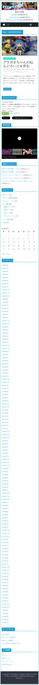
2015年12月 (5, 604)
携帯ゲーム (7, 210)
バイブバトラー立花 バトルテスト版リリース (16, 181)
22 (29, 246)
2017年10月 (5, 536)
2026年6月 (5, 271)
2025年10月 (5, 296)
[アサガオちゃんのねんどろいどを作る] (19, 37)
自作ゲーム (5, 195)
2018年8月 (5, 505)
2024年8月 (5, 327)
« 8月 (3, 254)
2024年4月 (5, 336)
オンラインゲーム (9, 216)
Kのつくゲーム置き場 (8, 637)
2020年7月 (5, 444)
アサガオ (17, 72)
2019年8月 (5, 468)
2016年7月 (5, 582)
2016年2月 (5, 598)
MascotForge (14, 17)
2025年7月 (5, 305)
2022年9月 (5, 385)
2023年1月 (5, 376)
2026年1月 (5, 287)
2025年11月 (5, 293)
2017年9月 (5, 539)
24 (3, 249)
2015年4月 (5, 613)
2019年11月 (5, 462)
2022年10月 (5, 382)
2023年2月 (5, 373)
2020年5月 (5, 447)
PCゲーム (7, 213)
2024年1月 (5, 342)
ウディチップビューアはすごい (11, 175)
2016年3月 (5, 595)
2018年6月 (5, 512)
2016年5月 (5, 589)
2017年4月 (5, 555)
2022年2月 (5, 401)
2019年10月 (5, 465)
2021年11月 (5, 407)
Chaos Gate (5, 634)
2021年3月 (5, 425)
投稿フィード (6, 658)
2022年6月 (5, 391)
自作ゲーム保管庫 (7, 640)
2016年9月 (5, 576)
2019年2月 (5, 487)
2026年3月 (5, 281)
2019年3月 (5, 484)
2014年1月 (5, 622)
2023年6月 (5, 361)
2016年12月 (5, 567)
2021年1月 (5, 428)
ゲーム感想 (5, 204)
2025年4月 (5, 311)
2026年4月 (5, 278)
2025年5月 (5, 308)
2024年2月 (5, 339)
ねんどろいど (24, 72)
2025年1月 (5, 318)
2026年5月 (5, 274)
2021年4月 (5, 422)
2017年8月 (5, 542)
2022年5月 (5, 395)
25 (9, 249)
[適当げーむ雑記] (4, 25)
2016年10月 (5, 573)
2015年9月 (5, 610)
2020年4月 (5, 450)
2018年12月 (5, 493)
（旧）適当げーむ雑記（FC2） (11, 643)
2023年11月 (5, 348)
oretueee (18, 69)
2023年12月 (5, 345)
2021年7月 (5, 416)
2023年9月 (5, 351)
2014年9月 (5, 616)
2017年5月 (5, 552)
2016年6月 (5, 586)
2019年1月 (5, 490)
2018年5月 (5, 515)
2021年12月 (5, 404)
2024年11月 (5, 321)
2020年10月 (5, 438)
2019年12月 (5, 459)
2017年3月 (5, 558)
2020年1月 (5, 456)
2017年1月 (5, 564)
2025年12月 (5, 290)
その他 (4, 222)
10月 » (8, 254)
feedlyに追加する (14, 113)
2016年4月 (5, 592)
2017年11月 (5, 533)
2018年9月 (5, 502)
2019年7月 (5, 472)
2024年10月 (5, 324)
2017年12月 (5, 530)
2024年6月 (5, 330)
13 (19, 242)
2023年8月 (5, 355)
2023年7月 (5, 358)
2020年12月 (5, 432)
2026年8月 (5, 265)
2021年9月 (5, 410)
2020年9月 (5, 441)
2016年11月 (5, 570)
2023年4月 (5, 367)
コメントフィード (7, 661)
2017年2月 (5, 561)
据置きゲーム (8, 207)
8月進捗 (14, 15)
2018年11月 (5, 496)
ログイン (4, 655)
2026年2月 (5, 284)
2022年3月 (5, 398)
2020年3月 (5, 453)
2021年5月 (5, 419)
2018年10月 (5, 499)
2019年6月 (5, 475)
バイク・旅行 (6, 219)
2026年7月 (5, 268)
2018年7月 (5, 509)
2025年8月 (5, 302)
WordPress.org (6, 664)
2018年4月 (5, 518)
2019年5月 (5, 478)
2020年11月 (5, 435)
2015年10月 (5, 607)
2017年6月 (5, 549)
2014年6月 (5, 619)
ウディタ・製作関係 (8, 198)
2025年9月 (5, 299)
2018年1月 (5, 527)
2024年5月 (5, 333)
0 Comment (27, 69)
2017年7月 (5, 545)
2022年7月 (5, 388)
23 (34, 246)
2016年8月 (5, 579)
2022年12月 (5, 379)
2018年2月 (5, 524)
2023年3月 (5, 370)
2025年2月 (5, 314)
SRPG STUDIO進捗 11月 (10, 169)
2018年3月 (5, 521)
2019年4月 (5, 481)
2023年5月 (5, 364)
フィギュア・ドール (9, 58)
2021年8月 (5, 413)
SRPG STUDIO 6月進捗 (14, 20)
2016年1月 (5, 601)
